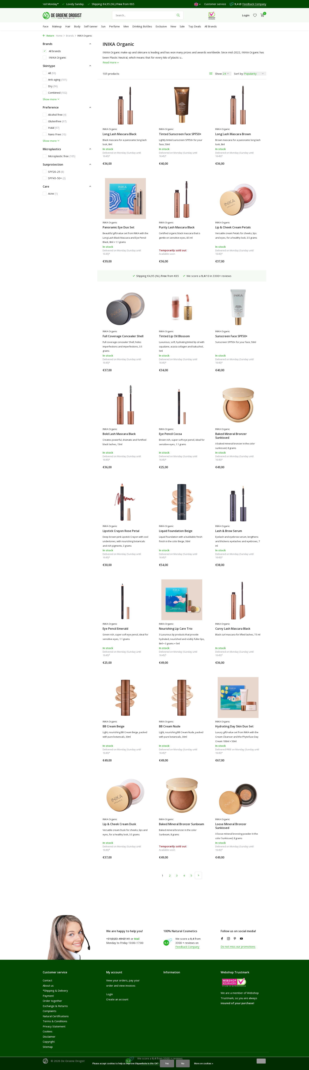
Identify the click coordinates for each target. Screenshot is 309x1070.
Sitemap (48, 1047)
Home (59, 35)
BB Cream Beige (113, 726)
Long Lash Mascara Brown (233, 134)
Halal (53, 127)
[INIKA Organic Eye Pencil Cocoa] (182, 405)
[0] (261, 15)
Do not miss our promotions (238, 946)
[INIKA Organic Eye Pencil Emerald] (125, 599)
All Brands (211, 26)
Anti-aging (57, 79)
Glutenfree (57, 121)
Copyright (49, 1041)
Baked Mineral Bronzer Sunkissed (231, 436)
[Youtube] (241, 939)
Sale (182, 26)
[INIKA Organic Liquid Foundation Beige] (182, 502)
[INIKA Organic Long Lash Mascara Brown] (238, 105)
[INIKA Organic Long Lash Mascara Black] (125, 105)
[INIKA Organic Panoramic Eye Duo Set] (125, 198)
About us (48, 985)
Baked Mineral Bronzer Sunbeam (181, 824)
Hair (67, 26)
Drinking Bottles (142, 26)
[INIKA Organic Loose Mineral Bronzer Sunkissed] (238, 795)
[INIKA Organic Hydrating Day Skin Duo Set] (238, 697)
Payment (48, 996)
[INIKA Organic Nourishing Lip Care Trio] (182, 599)
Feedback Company (254, 4)
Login (109, 994)
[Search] (178, 15)
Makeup (57, 26)
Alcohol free (57, 114)
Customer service (215, 4)
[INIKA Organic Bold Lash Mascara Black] (125, 405)
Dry (53, 86)
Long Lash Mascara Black (119, 134)
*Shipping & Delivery (55, 990)
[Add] (142, 163)
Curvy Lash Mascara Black (232, 629)
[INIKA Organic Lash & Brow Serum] (238, 502)
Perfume (114, 26)
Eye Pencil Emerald (115, 629)
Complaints (49, 1011)
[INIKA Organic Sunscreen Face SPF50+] (238, 307)
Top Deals (194, 26)
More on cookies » (203, 1063)
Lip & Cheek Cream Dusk (119, 824)
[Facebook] (222, 939)
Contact (47, 980)
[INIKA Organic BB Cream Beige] (125, 697)
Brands (70, 35)
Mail (136, 938)
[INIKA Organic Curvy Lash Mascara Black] (238, 599)
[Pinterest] (235, 939)
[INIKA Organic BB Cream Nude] (182, 697)
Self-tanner (91, 26)
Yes (167, 1063)
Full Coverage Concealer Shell (123, 336)
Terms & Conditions (55, 1021)
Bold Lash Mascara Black (119, 434)
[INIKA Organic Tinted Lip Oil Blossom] (182, 307)
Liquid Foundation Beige (175, 531)
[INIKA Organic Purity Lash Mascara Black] (182, 198)
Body (77, 26)
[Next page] (198, 875)
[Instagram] (228, 939)
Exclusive (161, 26)
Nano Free (57, 134)
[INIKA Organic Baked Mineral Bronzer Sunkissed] (238, 405)
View (199, 261)
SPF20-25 (56, 171)
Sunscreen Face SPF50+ (231, 336)
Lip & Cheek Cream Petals (233, 227)
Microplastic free (61, 156)
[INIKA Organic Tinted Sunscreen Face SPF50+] (182, 105)
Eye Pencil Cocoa (170, 434)
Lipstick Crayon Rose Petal (121, 531)
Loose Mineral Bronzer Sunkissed (230, 826)
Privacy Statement (54, 1026)
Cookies (47, 1031)
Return (50, 35)
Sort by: (239, 73)
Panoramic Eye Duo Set (118, 227)
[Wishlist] (255, 15)
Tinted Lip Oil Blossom (174, 336)
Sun (103, 26)
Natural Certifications (56, 1016)
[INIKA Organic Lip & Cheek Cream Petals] (238, 198)
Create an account (117, 999)
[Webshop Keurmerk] (212, 15)
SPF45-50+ (57, 178)
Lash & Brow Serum (228, 531)
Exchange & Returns (55, 1006)
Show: (218, 73)
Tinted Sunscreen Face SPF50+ (180, 134)
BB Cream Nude (169, 726)
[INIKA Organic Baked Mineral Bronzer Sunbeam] (182, 795)
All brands (54, 51)
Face (45, 26)
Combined (57, 92)
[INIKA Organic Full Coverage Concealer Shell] (125, 307)
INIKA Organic (57, 57)
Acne (53, 193)
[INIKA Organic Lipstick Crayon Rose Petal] (125, 502)
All (52, 73)
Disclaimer (49, 1036)
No (182, 1063)
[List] (210, 73)
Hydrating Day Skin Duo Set (234, 726)
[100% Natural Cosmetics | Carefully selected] (65, 15)
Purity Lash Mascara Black (177, 227)
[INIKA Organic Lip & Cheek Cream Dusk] (125, 795)
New (173, 26)
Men (126, 26)
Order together (52, 1001)
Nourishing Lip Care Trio (175, 629)
